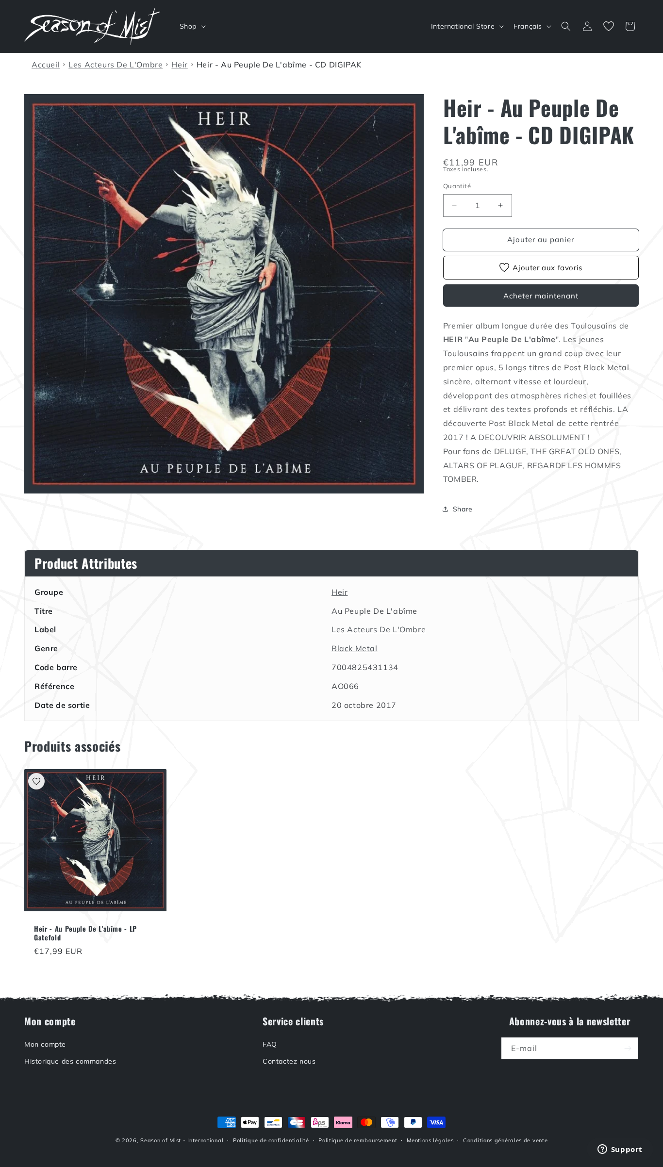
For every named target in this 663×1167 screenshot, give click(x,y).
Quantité (457, 186)
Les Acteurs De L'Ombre (379, 629)
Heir (340, 592)
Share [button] (463, 509)
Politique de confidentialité (271, 1140)
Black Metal (355, 648)
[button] (192, 26)
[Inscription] (627, 1048)
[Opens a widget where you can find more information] (619, 1150)
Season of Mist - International (181, 1140)
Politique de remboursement (357, 1140)
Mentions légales (430, 1140)
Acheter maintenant (541, 295)
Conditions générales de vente (505, 1140)
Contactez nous (289, 1061)
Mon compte (45, 1044)
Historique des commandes (70, 1061)
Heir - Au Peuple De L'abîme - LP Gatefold (85, 933)
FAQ (270, 1044)
